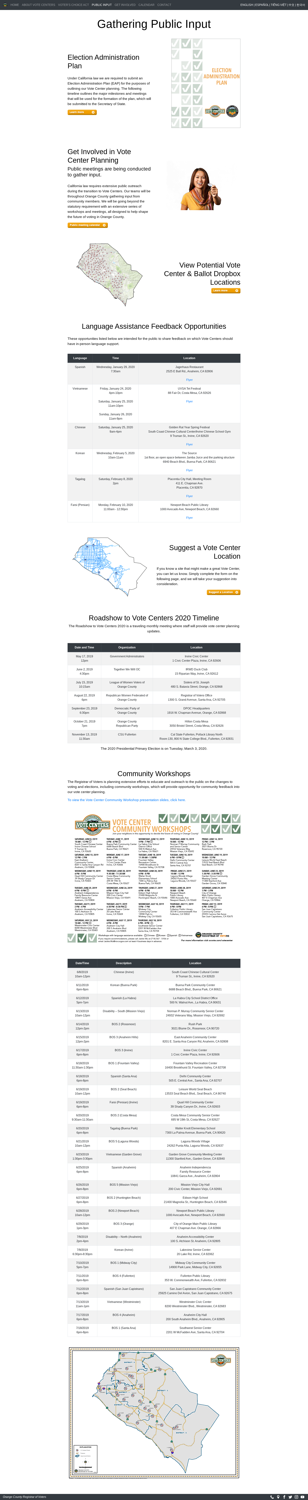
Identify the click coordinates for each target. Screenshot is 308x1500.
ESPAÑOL (262, 4)
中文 (291, 4)
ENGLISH (246, 4)
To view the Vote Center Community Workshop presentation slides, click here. (127, 800)
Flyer (189, 379)
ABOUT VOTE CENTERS (38, 4)
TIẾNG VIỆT (279, 4)
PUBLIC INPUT (102, 4)
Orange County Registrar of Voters (24, 1496)
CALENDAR (146, 4)
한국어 (301, 4)
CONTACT (164, 4)
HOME (15, 4)
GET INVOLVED (125, 4)
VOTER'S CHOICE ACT (73, 4)
